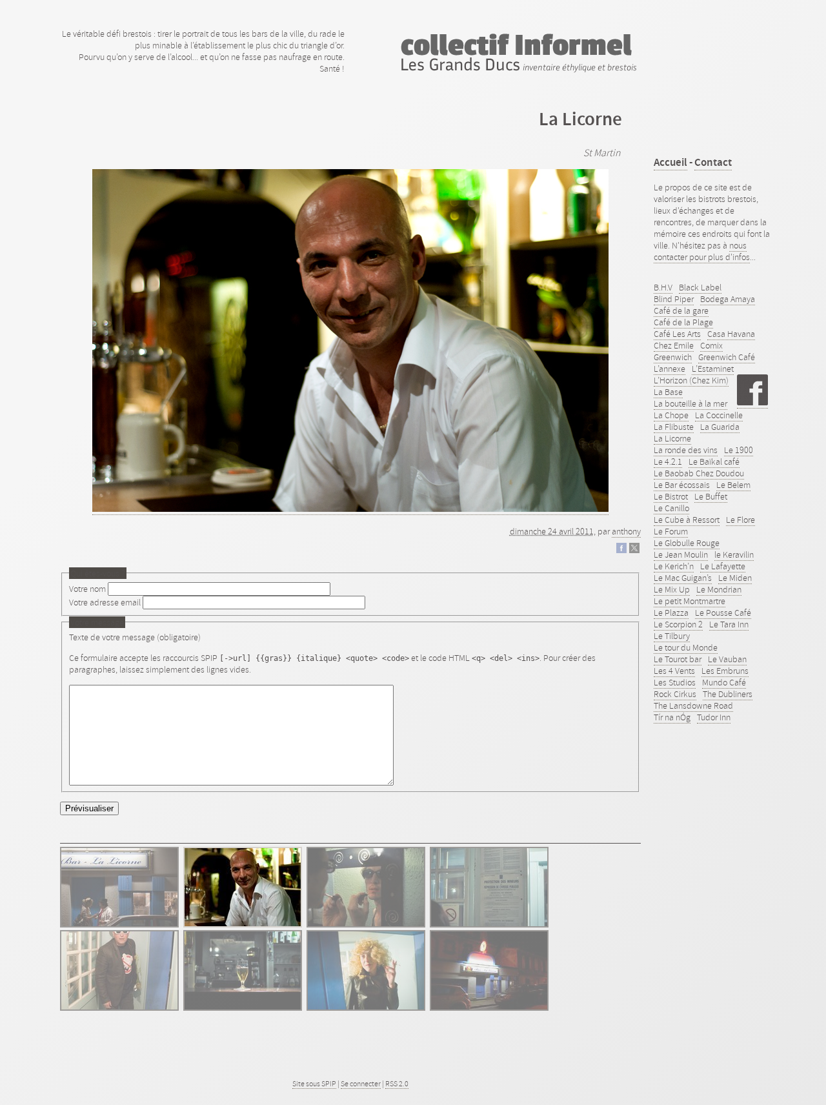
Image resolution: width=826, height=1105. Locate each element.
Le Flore (740, 519)
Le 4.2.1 (668, 461)
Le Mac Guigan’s (683, 577)
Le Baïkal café (714, 461)
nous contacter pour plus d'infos (702, 251)
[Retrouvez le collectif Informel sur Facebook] (752, 402)
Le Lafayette (722, 566)
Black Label (700, 287)
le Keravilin (734, 554)
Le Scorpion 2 (678, 624)
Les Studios (675, 682)
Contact (713, 162)
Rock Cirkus (675, 694)
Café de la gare (681, 310)
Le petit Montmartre (689, 601)
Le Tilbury (672, 636)
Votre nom (87, 588)
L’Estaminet (713, 368)
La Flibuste (674, 426)
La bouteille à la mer (690, 403)
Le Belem (733, 485)
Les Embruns (725, 670)
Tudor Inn (713, 717)
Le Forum (671, 531)
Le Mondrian (718, 589)
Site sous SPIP (314, 1083)
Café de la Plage (683, 322)
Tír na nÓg (672, 717)
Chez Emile (674, 345)
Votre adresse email (105, 602)
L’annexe (669, 368)
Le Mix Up (672, 589)
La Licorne (672, 438)
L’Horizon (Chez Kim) (691, 380)
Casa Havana (731, 334)
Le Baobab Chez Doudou (699, 473)
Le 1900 (738, 450)
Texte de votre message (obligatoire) (135, 637)
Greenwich (673, 357)
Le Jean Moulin (681, 554)
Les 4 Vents (674, 670)
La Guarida (720, 426)
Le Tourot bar (677, 659)
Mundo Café (724, 682)
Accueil (670, 162)
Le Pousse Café (723, 612)
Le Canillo (671, 508)
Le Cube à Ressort (687, 519)
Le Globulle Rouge (687, 543)
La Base (668, 392)
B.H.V (663, 287)
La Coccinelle (719, 415)
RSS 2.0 (396, 1083)
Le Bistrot (671, 496)
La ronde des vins (686, 450)
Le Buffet (710, 496)
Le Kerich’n (674, 566)
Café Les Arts (677, 334)
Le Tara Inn (729, 624)
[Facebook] (621, 550)
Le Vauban (727, 659)
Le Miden (735, 577)
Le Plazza (671, 612)
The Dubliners (727, 694)
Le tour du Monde (686, 647)
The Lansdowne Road (693, 705)
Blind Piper (674, 299)
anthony (626, 531)
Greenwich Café (726, 357)
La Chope (671, 415)
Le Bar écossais (682, 485)
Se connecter (361, 1083)
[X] (634, 550)
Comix (711, 345)
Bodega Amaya (727, 299)
